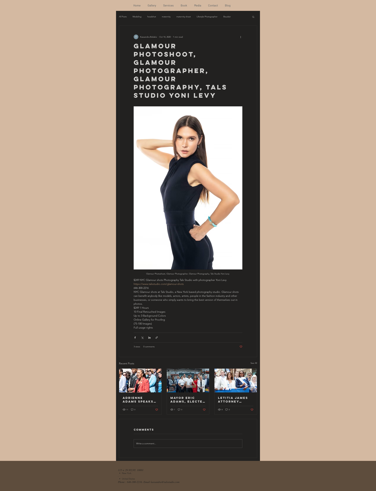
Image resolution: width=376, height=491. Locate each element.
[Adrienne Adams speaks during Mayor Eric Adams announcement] (140, 380)
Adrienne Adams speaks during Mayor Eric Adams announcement (139, 399)
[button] (253, 17)
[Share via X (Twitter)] (142, 337)
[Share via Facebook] (135, 337)
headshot (151, 16)
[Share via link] (156, 337)
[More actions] (240, 37)
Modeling (137, 16)
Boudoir (227, 16)
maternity (166, 16)
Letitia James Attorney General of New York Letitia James (233, 399)
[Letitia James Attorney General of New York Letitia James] (235, 380)
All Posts (123, 16)
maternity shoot (183, 16)
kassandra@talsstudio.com (165, 482)
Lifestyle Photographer (207, 16)
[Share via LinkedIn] (149, 337)
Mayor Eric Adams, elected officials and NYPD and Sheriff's (187, 399)
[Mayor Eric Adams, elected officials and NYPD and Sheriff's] (188, 380)
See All (254, 363)
